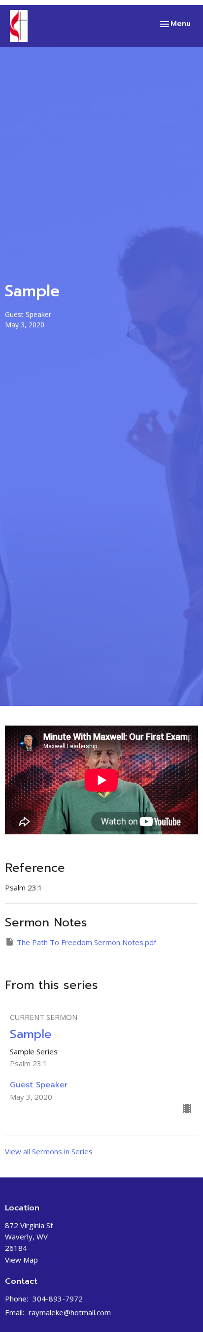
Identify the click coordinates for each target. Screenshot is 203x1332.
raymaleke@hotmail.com (70, 1312)
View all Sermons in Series (49, 1151)
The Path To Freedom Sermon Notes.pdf (86, 942)
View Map (21, 1260)
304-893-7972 (58, 1298)
